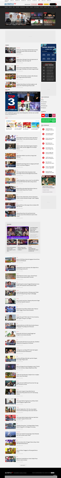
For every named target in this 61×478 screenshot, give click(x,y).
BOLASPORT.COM (35, 0)
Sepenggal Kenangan (46, 189)
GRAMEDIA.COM (49, 0)
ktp (42, 99)
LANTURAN (29, 245)
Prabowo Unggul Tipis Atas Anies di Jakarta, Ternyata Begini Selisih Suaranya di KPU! (50, 153)
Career (49, 472)
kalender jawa (44, 105)
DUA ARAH (19, 245)
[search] (56, 4)
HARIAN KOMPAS (7, 0)
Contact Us (46, 472)
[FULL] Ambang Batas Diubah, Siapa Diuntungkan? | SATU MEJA (11, 249)
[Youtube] (43, 115)
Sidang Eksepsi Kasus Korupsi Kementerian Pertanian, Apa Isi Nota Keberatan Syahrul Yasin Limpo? (26, 215)
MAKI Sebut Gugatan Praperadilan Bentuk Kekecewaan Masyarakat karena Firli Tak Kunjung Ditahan (27, 393)
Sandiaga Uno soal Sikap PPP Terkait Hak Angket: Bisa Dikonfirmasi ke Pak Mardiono (49, 18)
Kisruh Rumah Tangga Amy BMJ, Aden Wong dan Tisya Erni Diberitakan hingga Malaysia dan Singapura (50, 76)
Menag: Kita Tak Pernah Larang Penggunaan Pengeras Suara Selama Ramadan (36, 25)
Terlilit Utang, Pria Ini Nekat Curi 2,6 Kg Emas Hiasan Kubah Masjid (50, 158)
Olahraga (17, 407)
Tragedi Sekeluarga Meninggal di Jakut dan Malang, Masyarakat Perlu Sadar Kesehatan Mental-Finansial (50, 129)
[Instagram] (54, 115)
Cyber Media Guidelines (38, 472)
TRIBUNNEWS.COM (23, 0)
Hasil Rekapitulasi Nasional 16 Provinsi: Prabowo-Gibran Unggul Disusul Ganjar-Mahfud (50, 79)
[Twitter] (50, 115)
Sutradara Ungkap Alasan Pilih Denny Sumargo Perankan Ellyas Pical (51, 68)
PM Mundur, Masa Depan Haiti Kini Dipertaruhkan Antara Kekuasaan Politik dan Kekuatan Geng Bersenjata (27, 51)
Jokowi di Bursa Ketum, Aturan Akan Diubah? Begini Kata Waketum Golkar (50, 134)
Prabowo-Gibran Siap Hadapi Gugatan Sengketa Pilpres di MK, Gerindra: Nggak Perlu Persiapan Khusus (26, 147)
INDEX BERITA (22, 465)
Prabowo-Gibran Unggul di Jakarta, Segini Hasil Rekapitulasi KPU (50, 167)
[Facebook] (46, 115)
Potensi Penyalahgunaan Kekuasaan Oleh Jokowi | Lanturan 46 (33, 249)
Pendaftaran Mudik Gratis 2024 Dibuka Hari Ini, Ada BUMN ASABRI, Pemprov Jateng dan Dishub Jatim (50, 74)
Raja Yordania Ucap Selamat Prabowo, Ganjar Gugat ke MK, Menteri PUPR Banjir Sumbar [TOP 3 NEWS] (50, 144)
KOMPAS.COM (12, 0)
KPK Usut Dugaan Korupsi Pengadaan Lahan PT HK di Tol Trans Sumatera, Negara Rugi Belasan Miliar (36, 18)
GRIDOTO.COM (43, 0)
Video (17, 82)
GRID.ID (39, 0)
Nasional (17, 65)
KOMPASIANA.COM (17, 0)
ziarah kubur (44, 101)
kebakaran (44, 107)
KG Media (25, 472)
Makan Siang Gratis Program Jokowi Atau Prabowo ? (22, 248)
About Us (33, 472)
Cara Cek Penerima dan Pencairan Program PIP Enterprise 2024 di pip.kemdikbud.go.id (50, 71)
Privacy (43, 472)
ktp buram (44, 103)
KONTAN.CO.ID (29, 0)
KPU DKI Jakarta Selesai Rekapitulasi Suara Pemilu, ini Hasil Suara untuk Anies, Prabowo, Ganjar (50, 139)
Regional (17, 57)
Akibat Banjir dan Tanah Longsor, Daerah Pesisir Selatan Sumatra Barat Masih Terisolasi (49, 25)
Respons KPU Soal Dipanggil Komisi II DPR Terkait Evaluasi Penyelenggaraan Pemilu (50, 172)
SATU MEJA (8, 245)
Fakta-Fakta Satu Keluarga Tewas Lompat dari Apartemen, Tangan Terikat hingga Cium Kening (50, 163)
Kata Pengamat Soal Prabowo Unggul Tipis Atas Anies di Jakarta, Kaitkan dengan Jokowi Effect (50, 148)
